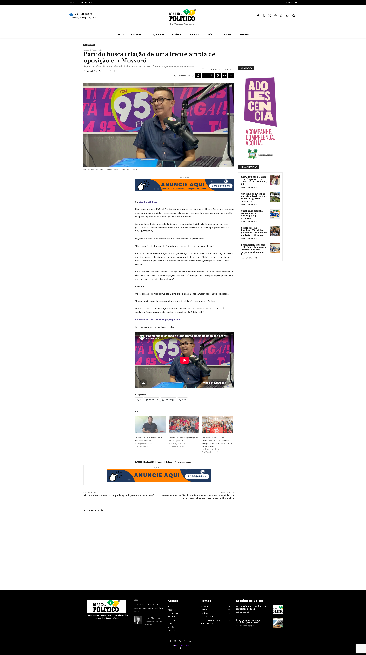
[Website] (275, 16)
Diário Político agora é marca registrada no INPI (251, 607)
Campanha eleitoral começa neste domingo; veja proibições (252, 214)
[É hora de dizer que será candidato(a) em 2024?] (278, 623)
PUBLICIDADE (246, 68)
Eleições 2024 (89, 45)
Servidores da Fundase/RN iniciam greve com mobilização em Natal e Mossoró (254, 231)
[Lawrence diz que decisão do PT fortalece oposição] (150, 424)
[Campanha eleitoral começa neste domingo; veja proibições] (275, 214)
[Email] (224, 75)
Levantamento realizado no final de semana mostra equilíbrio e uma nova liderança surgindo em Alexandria (198, 497)
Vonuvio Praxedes (94, 71)
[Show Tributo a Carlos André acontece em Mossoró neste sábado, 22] (275, 180)
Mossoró (160, 462)
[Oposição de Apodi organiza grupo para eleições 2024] (184, 424)
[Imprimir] (231, 75)
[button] (293, 15)
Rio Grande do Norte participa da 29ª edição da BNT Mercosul (118, 495)
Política (169, 462)
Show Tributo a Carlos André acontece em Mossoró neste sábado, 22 (254, 180)
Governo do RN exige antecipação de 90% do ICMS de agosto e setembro (254, 197)
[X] (269, 16)
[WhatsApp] (281, 16)
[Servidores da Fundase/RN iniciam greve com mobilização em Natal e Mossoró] (275, 231)
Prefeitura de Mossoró (184, 462)
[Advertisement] (266, 294)
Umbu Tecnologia (182, 645)
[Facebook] (258, 16)
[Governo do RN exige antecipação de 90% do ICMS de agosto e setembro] (275, 197)
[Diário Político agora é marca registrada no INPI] (278, 609)
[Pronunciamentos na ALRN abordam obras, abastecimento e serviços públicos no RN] (275, 248)
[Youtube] (287, 16)
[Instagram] (264, 16)
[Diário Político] (183, 15)
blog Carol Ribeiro (148, 201)
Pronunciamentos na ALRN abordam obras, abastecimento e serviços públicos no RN (253, 250)
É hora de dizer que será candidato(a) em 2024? (248, 621)
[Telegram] (218, 75)
